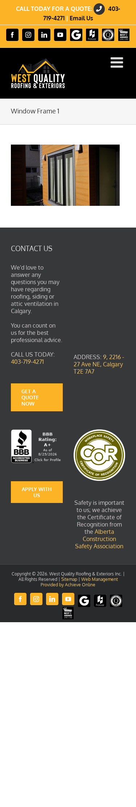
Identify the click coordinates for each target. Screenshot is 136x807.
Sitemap (69, 579)
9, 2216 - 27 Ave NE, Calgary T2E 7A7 (99, 364)
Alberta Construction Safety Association (99, 539)
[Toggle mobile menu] (118, 62)
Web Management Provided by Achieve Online (79, 582)
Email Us (81, 18)
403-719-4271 (27, 361)
